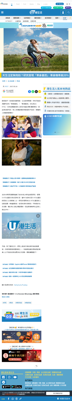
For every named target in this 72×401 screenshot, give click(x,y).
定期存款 (33, 21)
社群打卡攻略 (59, 7)
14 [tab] (34, 28)
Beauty (32, 4)
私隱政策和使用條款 (11, 394)
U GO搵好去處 (47, 7)
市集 (34, 372)
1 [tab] (32, 23)
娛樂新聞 (25, 21)
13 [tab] (32, 28)
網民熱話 (19, 303)
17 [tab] (39, 28)
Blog (38, 4)
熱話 (18, 81)
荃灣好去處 (38, 374)
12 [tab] (41, 25)
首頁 (3, 81)
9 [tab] (35, 25)
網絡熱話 (28, 303)
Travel (18, 4)
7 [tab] (32, 25)
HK (11, 4)
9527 (6, 86)
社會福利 (35, 377)
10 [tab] (37, 25)
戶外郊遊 (28, 377)
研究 (5, 303)
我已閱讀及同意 (57, 393)
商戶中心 (68, 7)
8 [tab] (34, 25)
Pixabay (24, 285)
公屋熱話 (18, 21)
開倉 (38, 372)
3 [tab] (35, 23)
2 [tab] (34, 23)
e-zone (46, 4)
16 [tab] (37, 28)
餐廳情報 (60, 374)
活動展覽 (28, 372)
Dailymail (17, 285)
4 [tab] (37, 23)
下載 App (60, 4)
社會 (53, 374)
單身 (11, 303)
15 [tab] (35, 28)
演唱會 (7, 18)
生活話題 (11, 81)
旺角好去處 (47, 374)
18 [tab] (41, 28)
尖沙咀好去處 (46, 372)
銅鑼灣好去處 (56, 372)
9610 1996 (5, 297)
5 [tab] (39, 23)
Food (24, 4)
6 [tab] (41, 23)
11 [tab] (39, 25)
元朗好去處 (29, 374)
